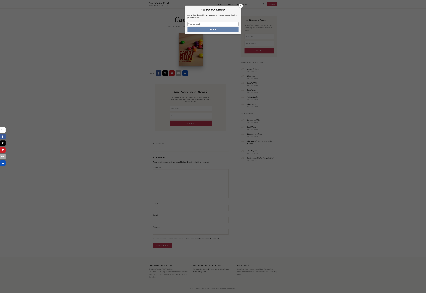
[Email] (3, 156)
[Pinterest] (3, 150)
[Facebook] (3, 136)
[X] (3, 143)
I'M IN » (213, 29)
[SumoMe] (3, 163)
